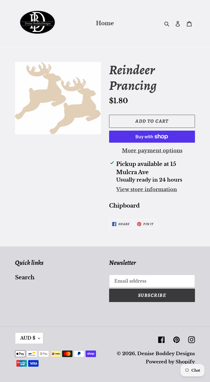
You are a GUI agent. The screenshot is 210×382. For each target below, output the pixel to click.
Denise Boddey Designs (166, 354)
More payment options (152, 151)
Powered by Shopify (170, 362)
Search (24, 277)
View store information (146, 189)
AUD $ (27, 338)
